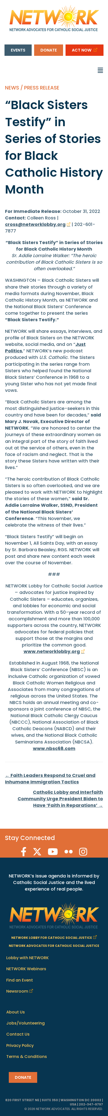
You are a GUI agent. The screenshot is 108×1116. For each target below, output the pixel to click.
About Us (15, 1012)
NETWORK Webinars (26, 969)
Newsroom (17, 991)
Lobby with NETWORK (27, 958)
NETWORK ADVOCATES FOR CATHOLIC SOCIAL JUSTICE (54, 946)
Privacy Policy (20, 1045)
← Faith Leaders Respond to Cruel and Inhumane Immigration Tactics (50, 778)
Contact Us (18, 1034)
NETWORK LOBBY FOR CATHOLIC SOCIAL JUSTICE (51, 938)
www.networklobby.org (52, 651)
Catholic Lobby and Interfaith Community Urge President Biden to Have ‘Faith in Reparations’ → (60, 798)
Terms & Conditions (26, 1056)
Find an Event (19, 980)
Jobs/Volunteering (25, 1023)
